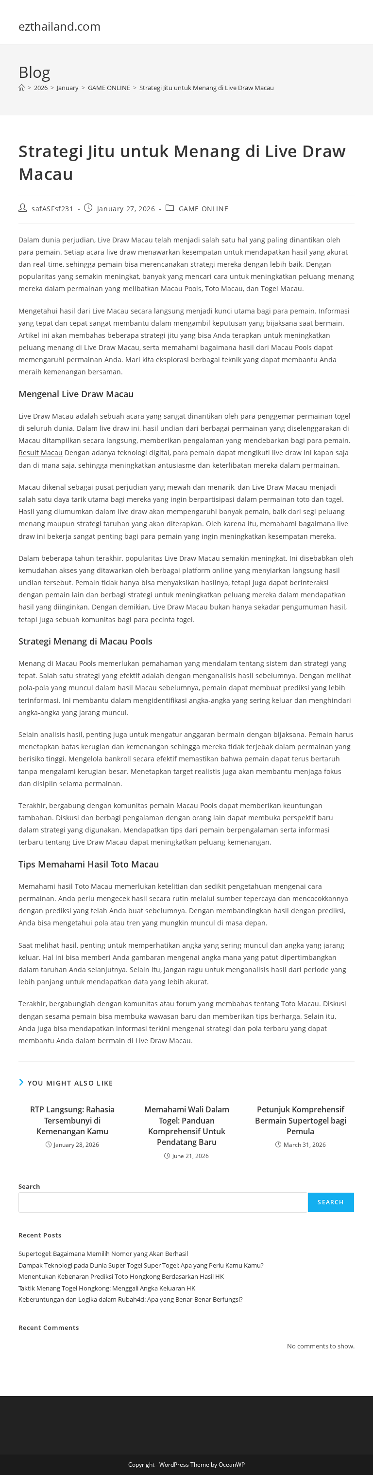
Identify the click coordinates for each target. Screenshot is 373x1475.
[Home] (21, 87)
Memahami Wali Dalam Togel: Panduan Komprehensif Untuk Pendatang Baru (186, 1125)
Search (29, 1186)
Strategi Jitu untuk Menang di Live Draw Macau (206, 87)
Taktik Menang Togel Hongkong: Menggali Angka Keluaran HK (106, 1288)
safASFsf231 (53, 208)
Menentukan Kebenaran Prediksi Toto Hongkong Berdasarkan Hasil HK (121, 1276)
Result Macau (40, 452)
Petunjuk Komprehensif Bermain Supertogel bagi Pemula (300, 1120)
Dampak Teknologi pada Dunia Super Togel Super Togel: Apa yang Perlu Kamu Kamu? (141, 1265)
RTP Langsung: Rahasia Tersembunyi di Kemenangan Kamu (72, 1120)
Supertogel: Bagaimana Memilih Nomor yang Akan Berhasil (103, 1253)
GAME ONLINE (204, 208)
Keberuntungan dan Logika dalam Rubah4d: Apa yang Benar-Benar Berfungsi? (130, 1299)
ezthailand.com (59, 26)
